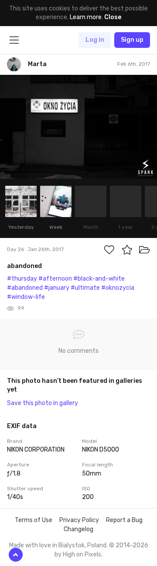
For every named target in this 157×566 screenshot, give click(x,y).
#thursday (22, 278)
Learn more (86, 17)
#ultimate (85, 287)
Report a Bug (124, 520)
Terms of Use (33, 520)
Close (112, 17)
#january (56, 287)
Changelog (78, 529)
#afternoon (55, 278)
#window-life (26, 297)
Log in (94, 40)
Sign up (132, 40)
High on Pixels (82, 554)
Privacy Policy (79, 520)
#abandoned (25, 287)
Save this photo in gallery (42, 403)
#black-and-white (99, 278)
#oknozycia (117, 287)
